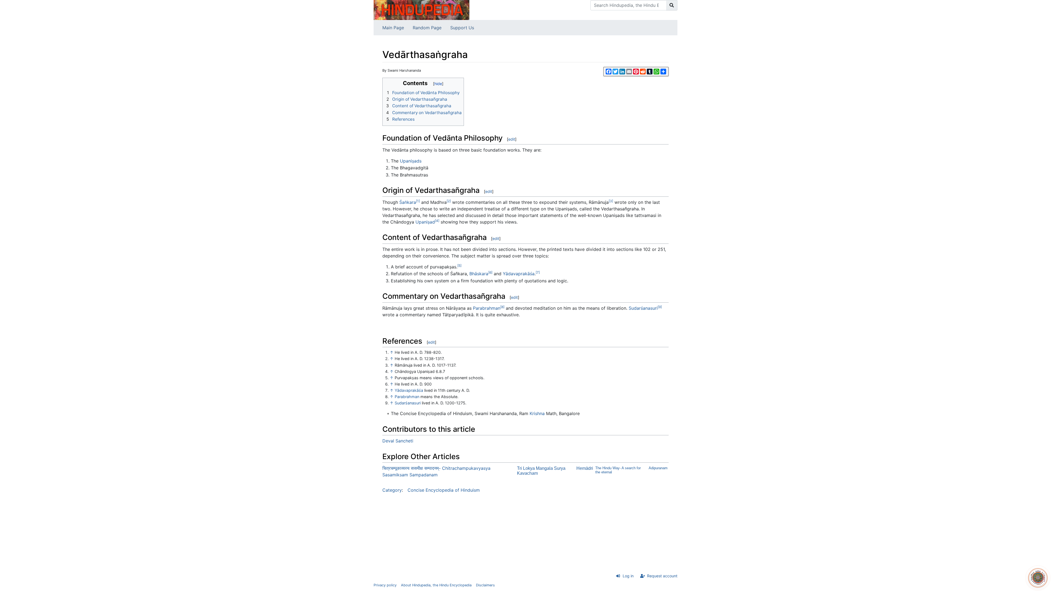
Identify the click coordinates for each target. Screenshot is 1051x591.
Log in (628, 575)
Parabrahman (486, 308)
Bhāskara (478, 273)
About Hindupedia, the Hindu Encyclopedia (436, 585)
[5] (459, 265)
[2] (449, 201)
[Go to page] (671, 5)
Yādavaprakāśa (519, 273)
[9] (660, 307)
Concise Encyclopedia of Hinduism (444, 490)
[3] (611, 201)
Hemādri (584, 468)
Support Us (462, 27)
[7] (538, 272)
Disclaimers (485, 585)
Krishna (537, 413)
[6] (490, 272)
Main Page (393, 27)
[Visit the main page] (421, 9)
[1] (418, 201)
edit (511, 139)
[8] (502, 307)
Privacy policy (385, 585)
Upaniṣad (425, 222)
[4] (437, 221)
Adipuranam (658, 468)
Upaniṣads (410, 161)
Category (392, 490)
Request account (662, 575)
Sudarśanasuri (643, 308)
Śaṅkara (407, 202)
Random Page (427, 27)
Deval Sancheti (397, 441)
